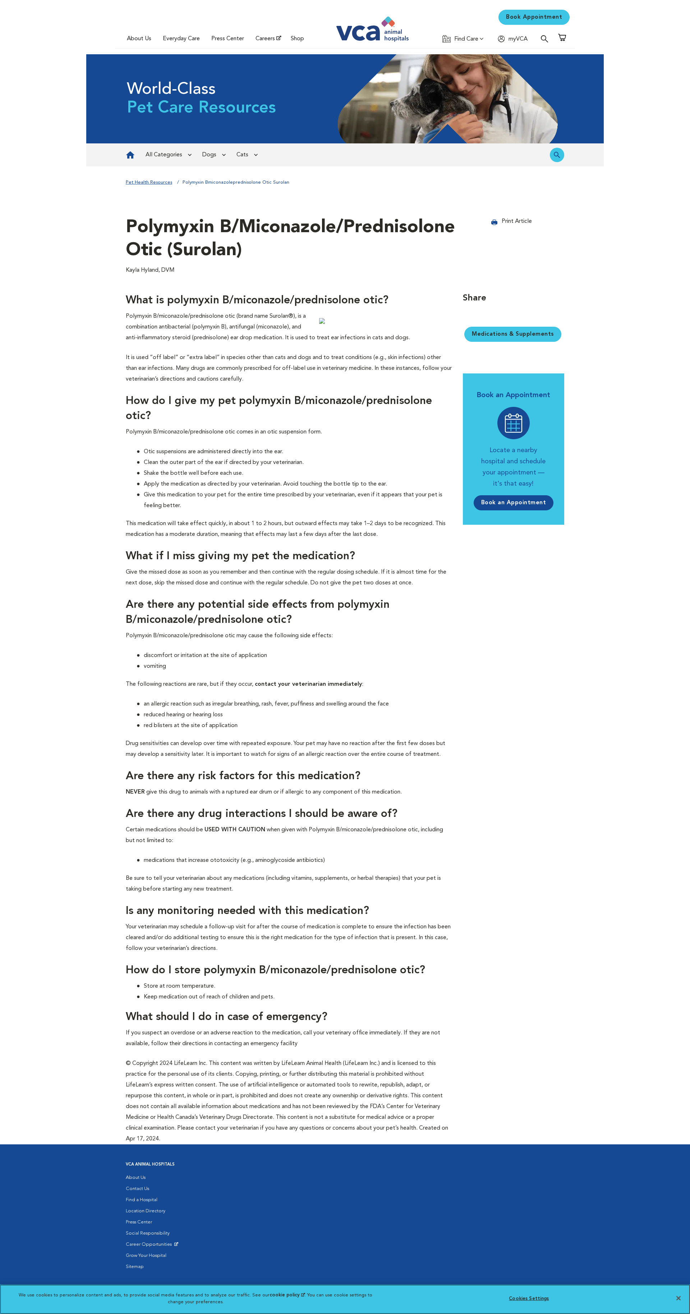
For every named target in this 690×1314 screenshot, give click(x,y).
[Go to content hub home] (130, 155)
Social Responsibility (148, 1233)
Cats (242, 155)
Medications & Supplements (513, 334)
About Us (139, 39)
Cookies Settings (529, 1298)
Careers (265, 39)
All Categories (164, 155)
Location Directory (145, 1211)
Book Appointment (534, 17)
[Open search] (546, 39)
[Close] (678, 1298)
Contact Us (137, 1188)
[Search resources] (557, 155)
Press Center (227, 39)
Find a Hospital (141, 1200)
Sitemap (135, 1266)
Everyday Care (181, 39)
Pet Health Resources (149, 182)
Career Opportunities (150, 1246)
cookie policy (287, 1295)
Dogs (209, 155)
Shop (297, 39)
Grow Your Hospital (146, 1255)
